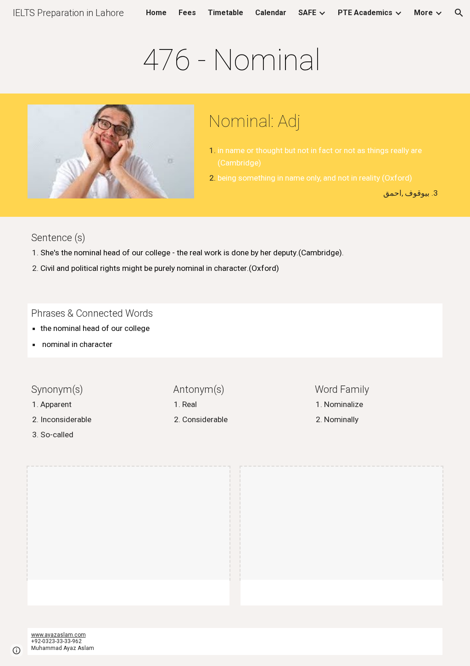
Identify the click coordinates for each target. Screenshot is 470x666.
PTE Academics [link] (365, 12)
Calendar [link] (270, 12)
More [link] (423, 12)
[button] (459, 13)
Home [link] (156, 12)
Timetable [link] (225, 12)
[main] (234, 61)
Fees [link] (187, 12)
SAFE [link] (307, 12)
